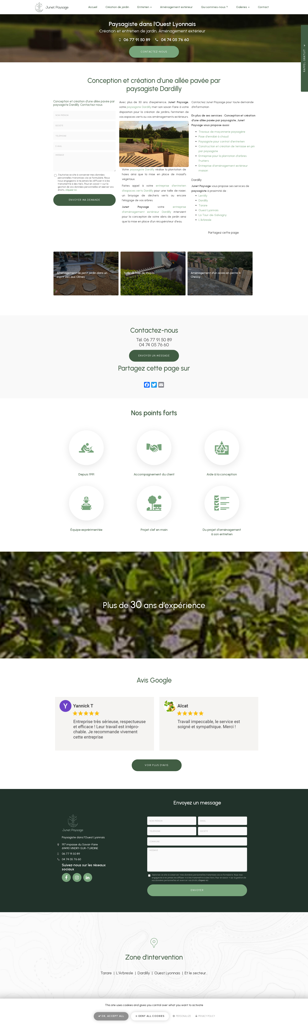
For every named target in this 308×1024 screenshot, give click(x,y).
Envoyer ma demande (84, 199)
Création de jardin (117, 7)
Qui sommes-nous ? (214, 7)
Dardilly (203, 200)
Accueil (92, 7)
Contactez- (154, 51)
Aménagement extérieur (176, 7)
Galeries (242, 7)
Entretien (143, 7)
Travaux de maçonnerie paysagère (222, 131)
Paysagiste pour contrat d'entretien (222, 141)
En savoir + (86, 273)
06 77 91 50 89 (137, 39)
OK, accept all (112, 1016)
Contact (263, 7)
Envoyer (197, 890)
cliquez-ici (71, 190)
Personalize (183, 1016)
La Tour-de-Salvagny (213, 215)
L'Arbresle (205, 220)
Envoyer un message (154, 355)
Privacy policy (206, 1016)
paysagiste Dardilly (139, 107)
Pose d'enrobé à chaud (214, 136)
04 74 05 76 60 (175, 39)
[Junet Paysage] (52, 7)
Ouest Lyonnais (208, 210)
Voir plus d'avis (156, 765)
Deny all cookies (151, 1016)
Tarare (203, 205)
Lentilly (203, 195)
